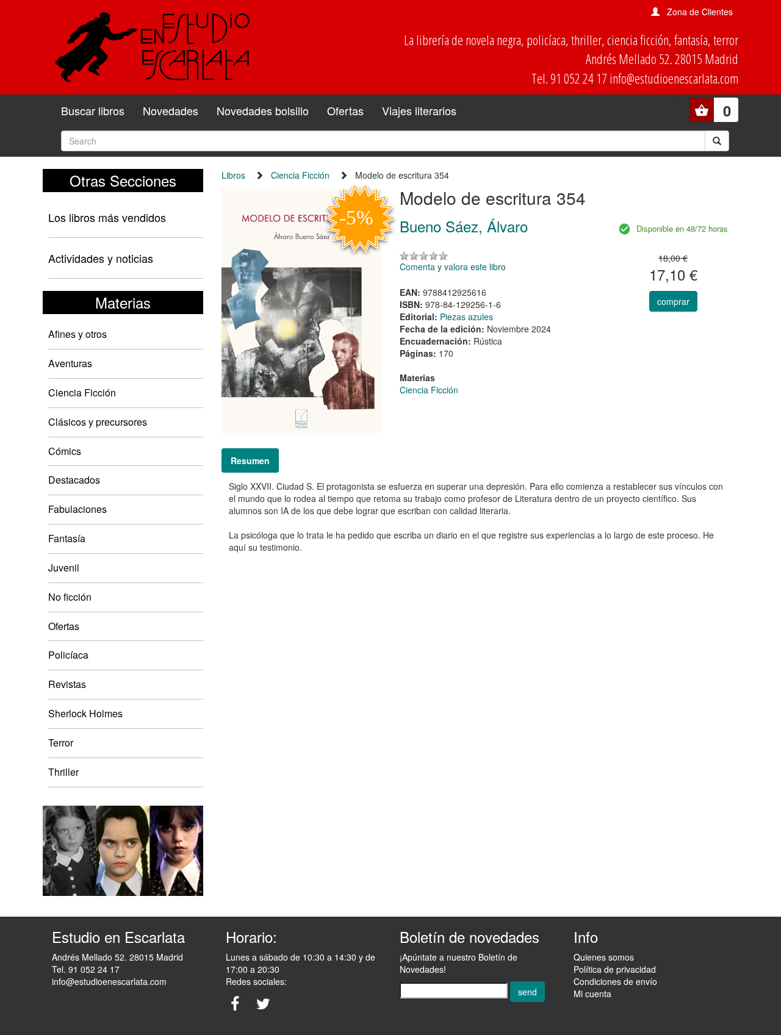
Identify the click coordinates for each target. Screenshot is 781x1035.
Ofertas (345, 110)
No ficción (70, 597)
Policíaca (68, 655)
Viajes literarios (419, 110)
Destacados (74, 480)
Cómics (64, 451)
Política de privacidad (615, 969)
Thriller (63, 772)
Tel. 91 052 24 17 (86, 969)
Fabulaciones (77, 509)
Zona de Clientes (700, 11)
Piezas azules (466, 316)
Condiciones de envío (615, 981)
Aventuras (70, 363)
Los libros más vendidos (107, 217)
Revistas (67, 684)
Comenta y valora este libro (453, 266)
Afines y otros (77, 334)
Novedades (170, 110)
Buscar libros (92, 110)
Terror (60, 743)
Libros (233, 175)
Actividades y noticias (100, 258)
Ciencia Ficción (82, 392)
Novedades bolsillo (263, 110)
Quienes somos (604, 957)
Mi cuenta (592, 993)
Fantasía (66, 538)
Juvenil (63, 567)
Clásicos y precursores (97, 422)
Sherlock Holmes (85, 713)
